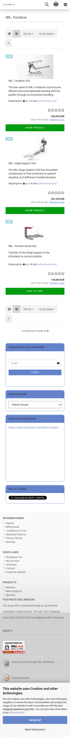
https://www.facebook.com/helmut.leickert (34, 427)
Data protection (21, 677)
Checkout (11, 564)
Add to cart (35, 291)
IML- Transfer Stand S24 (22, 246)
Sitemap (10, 541)
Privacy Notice (16, 712)
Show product (35, 127)
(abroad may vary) (47, 101)
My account (12, 560)
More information (35, 729)
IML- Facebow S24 (19, 80)
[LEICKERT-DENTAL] (7, 4)
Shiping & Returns (16, 534)
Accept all (35, 719)
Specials (10, 594)
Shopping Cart (14, 557)
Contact (10, 568)
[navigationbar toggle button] (65, 4)
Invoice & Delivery (16, 572)
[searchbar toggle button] (46, 4)
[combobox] (28, 33)
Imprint (10, 523)
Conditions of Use (16, 530)
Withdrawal (12, 526)
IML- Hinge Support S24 (22, 163)
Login (35, 372)
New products (14, 591)
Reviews (10, 587)
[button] (9, 33)
